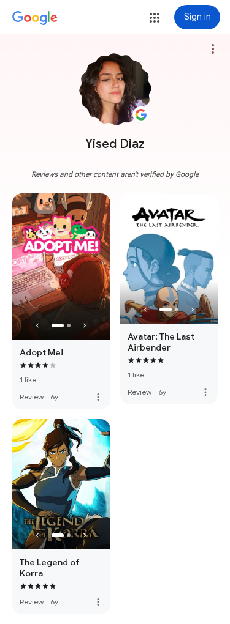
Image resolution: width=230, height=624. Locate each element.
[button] (154, 18)
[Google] (35, 18)
